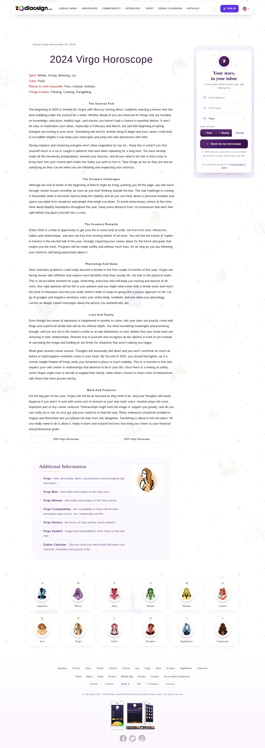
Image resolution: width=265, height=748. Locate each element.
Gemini (113, 668)
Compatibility (111, 8)
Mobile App (127, 676)
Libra (158, 668)
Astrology (133, 8)
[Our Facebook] (123, 738)
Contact (155, 676)
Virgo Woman (52, 500)
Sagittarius (186, 668)
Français (170, 684)
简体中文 (125, 684)
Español (109, 684)
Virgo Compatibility (57, 509)
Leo (137, 668)
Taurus (100, 668)
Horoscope (89, 8)
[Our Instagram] (141, 738)
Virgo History (52, 522)
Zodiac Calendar (170, 8)
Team (100, 676)
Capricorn (202, 668)
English (94, 684)
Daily (209, 133)
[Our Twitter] (132, 738)
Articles (193, 8)
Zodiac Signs (68, 8)
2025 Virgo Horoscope (66, 439)
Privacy (112, 676)
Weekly (225, 133)
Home (78, 676)
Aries (88, 668)
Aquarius (62, 668)
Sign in (231, 8)
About (89, 676)
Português (153, 684)
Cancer (126, 668)
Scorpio (170, 668)
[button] (214, 8)
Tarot (149, 8)
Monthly (240, 133)
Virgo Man (50, 491)
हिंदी (139, 684)
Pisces (76, 668)
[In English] (245, 8)
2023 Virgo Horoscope (137, 439)
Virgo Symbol (53, 531)
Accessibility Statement (177, 676)
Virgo (47, 478)
